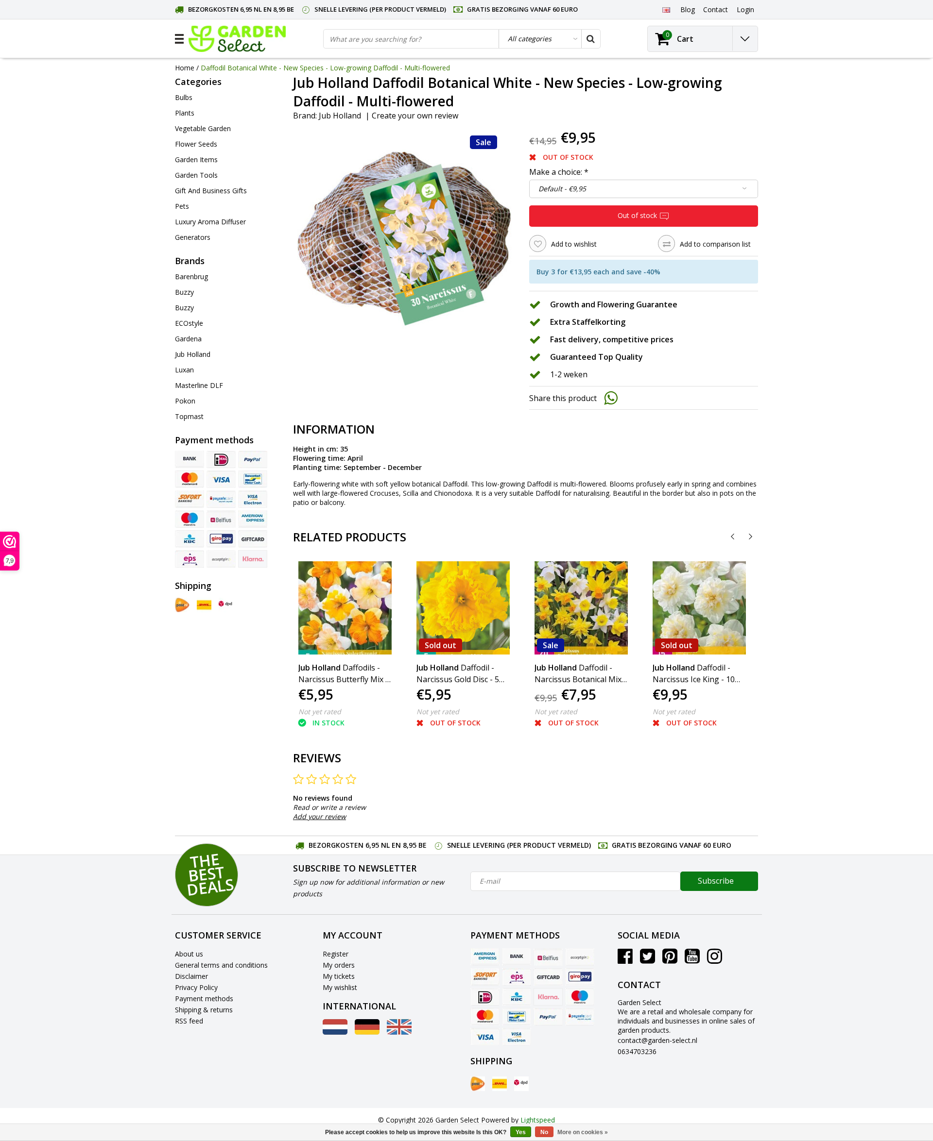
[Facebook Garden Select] (625, 959)
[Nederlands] (335, 1032)
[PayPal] (252, 459)
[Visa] (221, 479)
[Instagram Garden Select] (714, 959)
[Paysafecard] (221, 499)
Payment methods (204, 998)
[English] (666, 9)
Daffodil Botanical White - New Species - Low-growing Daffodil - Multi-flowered (325, 67)
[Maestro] (189, 519)
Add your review (319, 816)
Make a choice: (558, 172)
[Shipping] (182, 605)
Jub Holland (340, 115)
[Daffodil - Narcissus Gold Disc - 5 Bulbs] (463, 607)
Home (184, 67)
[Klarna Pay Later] (253, 559)
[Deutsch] (367, 1032)
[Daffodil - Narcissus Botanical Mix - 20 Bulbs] (581, 607)
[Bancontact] (252, 479)
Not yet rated (319, 711)
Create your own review (415, 115)
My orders (339, 965)
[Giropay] (221, 539)
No (544, 1132)
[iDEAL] (221, 459)
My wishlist (340, 987)
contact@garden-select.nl (657, 1040)
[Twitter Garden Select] (647, 959)
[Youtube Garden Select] (692, 959)
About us (189, 953)
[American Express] (252, 519)
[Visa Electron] (252, 499)
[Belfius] (221, 519)
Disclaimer (191, 976)
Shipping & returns (204, 1009)
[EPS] (189, 559)
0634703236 (637, 1051)
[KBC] (189, 539)
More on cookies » (582, 1132)
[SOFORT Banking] (189, 499)
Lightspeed (537, 1119)
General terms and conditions (221, 965)
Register (335, 953)
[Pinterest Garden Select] (669, 959)
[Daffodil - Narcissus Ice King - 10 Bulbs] (699, 607)
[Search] (590, 39)
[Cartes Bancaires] (221, 559)
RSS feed (189, 1020)
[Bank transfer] (189, 459)
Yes (521, 1132)
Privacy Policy (196, 987)
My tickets (339, 976)
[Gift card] (252, 539)
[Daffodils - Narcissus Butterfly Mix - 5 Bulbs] (345, 607)
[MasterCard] (189, 479)
